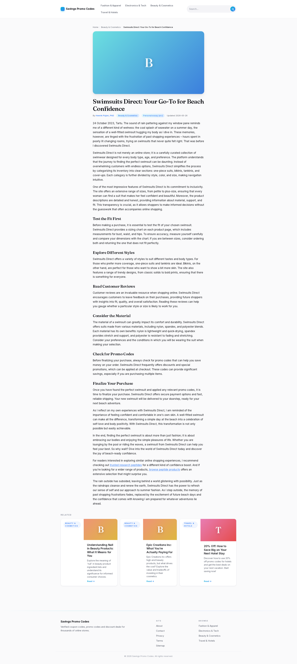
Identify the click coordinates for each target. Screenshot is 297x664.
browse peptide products (164, 469)
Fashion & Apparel (111, 5)
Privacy (160, 635)
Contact (160, 630)
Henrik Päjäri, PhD (105, 115)
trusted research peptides (126, 465)
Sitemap (160, 645)
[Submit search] (232, 9)
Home (95, 27)
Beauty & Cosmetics (162, 5)
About (159, 625)
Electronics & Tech (135, 5)
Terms (159, 640)
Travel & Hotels (109, 12)
